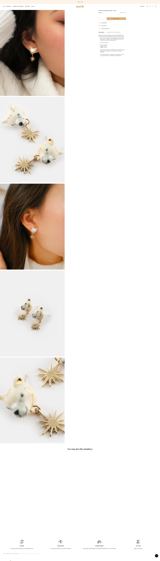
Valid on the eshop (138, 548)
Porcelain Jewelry (9, 553)
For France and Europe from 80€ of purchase (60, 548)
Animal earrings (15, 553)
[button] (4, 6)
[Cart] (156, 6)
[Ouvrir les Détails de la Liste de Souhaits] (156, 555)
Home (4, 553)
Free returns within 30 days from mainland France (21, 548)
